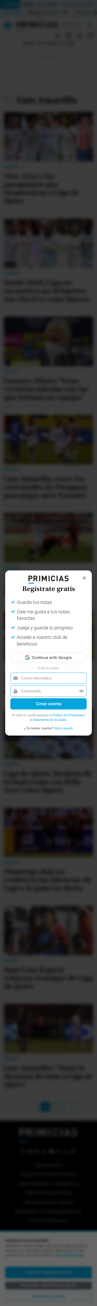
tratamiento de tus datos (50, 720)
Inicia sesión (63, 728)
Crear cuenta (48, 704)
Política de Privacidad (68, 715)
